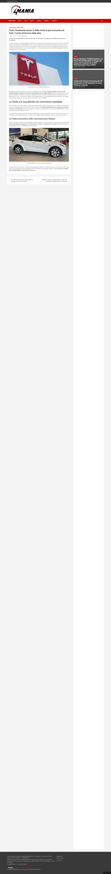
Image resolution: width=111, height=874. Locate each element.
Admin (83, 66)
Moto (31, 21)
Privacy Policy (60, 858)
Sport (38, 21)
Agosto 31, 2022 (13, 36)
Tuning (46, 21)
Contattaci (30, 864)
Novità (14, 27)
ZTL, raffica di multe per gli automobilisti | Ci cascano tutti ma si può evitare (22, 180)
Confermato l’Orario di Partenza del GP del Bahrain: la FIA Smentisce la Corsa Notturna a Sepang (88, 83)
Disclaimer (59, 860)
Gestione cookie (107, 872)
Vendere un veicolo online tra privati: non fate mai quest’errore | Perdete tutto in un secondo (54, 180)
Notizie (54, 21)
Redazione (59, 856)
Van (25, 21)
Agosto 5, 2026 (77, 87)
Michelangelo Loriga (22, 36)
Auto (19, 21)
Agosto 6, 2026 (77, 66)
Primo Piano (12, 21)
